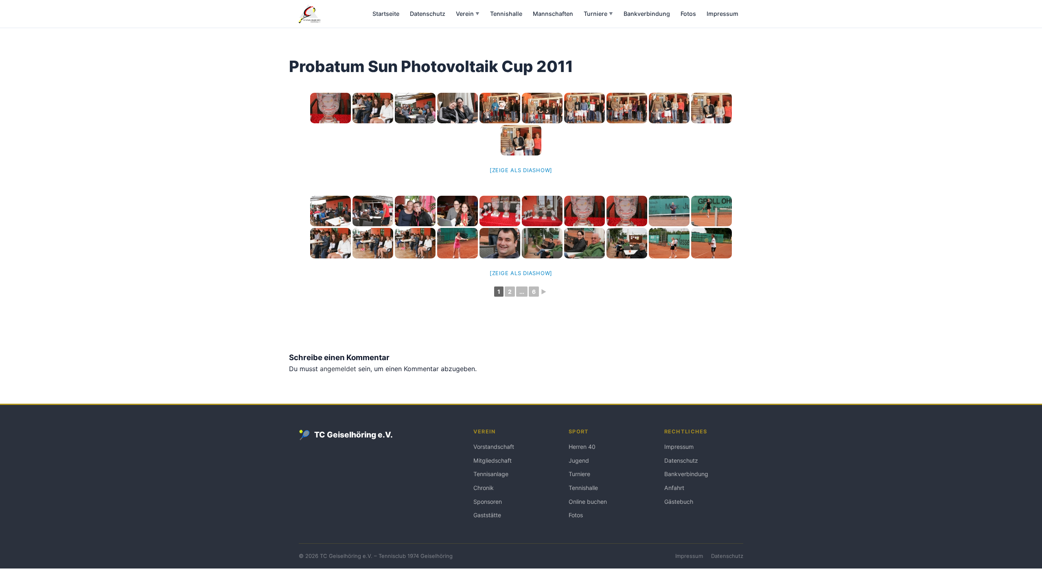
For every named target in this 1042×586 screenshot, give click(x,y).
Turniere (598, 13)
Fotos (688, 13)
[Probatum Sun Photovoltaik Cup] (711, 108)
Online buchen (588, 501)
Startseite (385, 13)
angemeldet (338, 369)
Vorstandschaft (493, 446)
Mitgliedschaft (492, 460)
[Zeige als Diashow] (521, 170)
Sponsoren (487, 501)
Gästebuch (678, 501)
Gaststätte (487, 515)
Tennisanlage (490, 473)
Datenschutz (427, 13)
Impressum (722, 13)
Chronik (483, 487)
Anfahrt (674, 487)
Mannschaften (553, 13)
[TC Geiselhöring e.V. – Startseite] (309, 13)
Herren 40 (582, 446)
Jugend (579, 460)
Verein (467, 13)
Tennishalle (506, 13)
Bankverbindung (647, 13)
